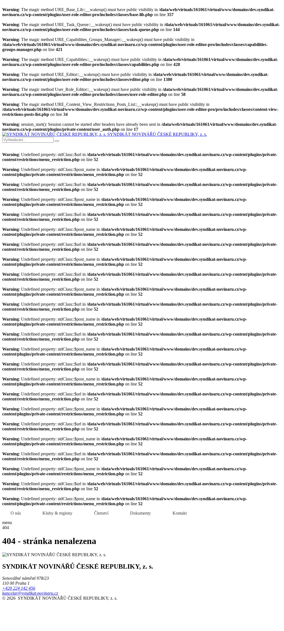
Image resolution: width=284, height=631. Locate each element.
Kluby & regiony (57, 513)
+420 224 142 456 (18, 588)
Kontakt (180, 513)
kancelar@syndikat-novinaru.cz (30, 593)
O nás (16, 513)
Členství (101, 513)
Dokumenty (140, 513)
